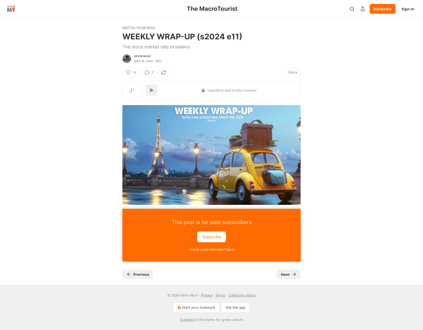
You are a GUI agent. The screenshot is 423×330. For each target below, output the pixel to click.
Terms (220, 295)
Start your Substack (198, 307)
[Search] (352, 9)
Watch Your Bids (138, 28)
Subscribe (383, 8)
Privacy (206, 295)
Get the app (236, 307)
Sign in (407, 8)
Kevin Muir (142, 56)
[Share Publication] (363, 9)
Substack (187, 319)
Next (285, 274)
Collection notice (242, 295)
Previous (141, 274)
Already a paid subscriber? (212, 249)
